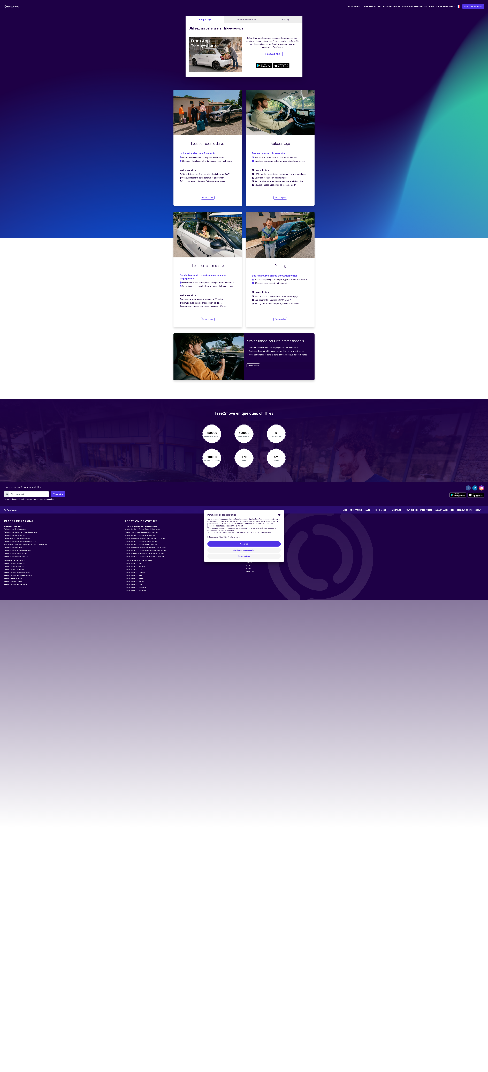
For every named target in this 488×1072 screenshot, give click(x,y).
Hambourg (249, 562)
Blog (374, 510)
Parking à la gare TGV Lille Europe (15, 584)
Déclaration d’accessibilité (470, 510)
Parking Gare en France (14, 561)
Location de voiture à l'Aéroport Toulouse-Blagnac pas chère (144, 556)
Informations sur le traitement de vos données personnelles (29, 499)
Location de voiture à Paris (133, 563)
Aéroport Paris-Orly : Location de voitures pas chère (141, 532)
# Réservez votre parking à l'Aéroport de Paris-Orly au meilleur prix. (25, 544)
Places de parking (391, 6)
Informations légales (360, 510)
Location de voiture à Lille (133, 584)
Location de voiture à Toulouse (135, 572)
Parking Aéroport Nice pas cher (14, 547)
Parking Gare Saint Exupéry (13, 581)
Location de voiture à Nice (133, 575)
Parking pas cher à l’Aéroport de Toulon (17, 538)
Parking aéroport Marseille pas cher (15, 553)
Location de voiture (372, 6)
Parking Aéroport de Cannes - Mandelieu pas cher (20, 532)
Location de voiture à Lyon (133, 569)
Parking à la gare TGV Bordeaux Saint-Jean (18, 575)
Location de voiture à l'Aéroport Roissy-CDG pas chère (142, 529)
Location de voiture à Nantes (134, 578)
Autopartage (354, 6)
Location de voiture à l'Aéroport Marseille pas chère (141, 541)
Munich (248, 565)
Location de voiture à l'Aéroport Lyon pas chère (140, 535)
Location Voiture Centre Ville (138, 561)
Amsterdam (250, 571)
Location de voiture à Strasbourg (135, 590)
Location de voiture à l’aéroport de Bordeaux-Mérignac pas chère (146, 550)
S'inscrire (58, 494)
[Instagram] (481, 487)
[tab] (205, 19)
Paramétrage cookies (444, 510)
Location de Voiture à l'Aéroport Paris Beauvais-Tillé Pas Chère (145, 547)
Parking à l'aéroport (13, 526)
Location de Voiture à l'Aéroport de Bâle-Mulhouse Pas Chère (145, 553)
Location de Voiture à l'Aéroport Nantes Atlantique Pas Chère (145, 538)
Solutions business (445, 6)
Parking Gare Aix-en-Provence (14, 566)
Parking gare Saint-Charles (13, 578)
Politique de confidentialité (419, 510)
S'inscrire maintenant (473, 6)
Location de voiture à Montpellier (135, 587)
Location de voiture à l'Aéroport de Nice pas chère (141, 544)
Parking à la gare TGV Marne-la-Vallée (16, 572)
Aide (345, 510)
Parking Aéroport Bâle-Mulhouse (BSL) (16, 556)
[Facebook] (468, 487)
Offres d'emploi (395, 510)
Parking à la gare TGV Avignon (14, 569)
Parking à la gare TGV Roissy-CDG (15, 563)
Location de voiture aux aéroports (141, 526)
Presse (382, 510)
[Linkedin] (474, 487)
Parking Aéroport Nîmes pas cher (15, 535)
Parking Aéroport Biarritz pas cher (15, 529)
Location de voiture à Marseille (135, 566)
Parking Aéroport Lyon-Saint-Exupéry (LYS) (17, 550)
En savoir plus (272, 53)
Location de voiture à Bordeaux (135, 581)
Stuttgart (248, 568)
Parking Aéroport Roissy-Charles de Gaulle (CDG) (20, 541)
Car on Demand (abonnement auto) (418, 6)
